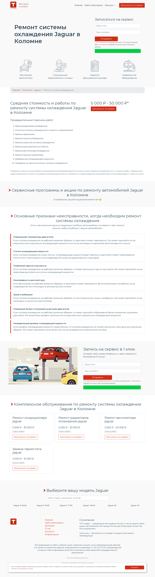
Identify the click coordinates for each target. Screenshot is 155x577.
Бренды (109, 5)
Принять (134, 567)
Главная (78, 5)
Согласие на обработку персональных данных (77, 563)
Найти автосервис (93, 5)
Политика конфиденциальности (78, 558)
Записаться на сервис (132, 5)
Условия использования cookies (22, 568)
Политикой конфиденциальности (111, 42)
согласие (102, 45)
